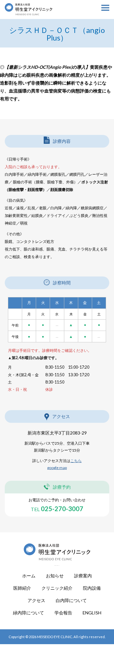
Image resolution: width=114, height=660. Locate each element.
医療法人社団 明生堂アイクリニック (28, 28)
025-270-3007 (57, 508)
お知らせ (55, 576)
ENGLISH (92, 613)
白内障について (71, 600)
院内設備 (92, 588)
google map (57, 467)
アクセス (36, 600)
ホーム (28, 576)
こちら (76, 460)
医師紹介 (22, 588)
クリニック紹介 (57, 588)
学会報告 (63, 613)
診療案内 (83, 576)
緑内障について (28, 613)
